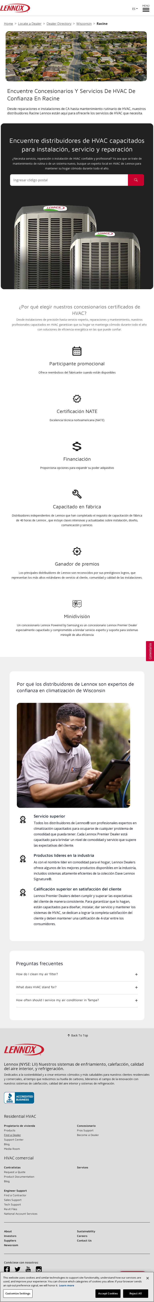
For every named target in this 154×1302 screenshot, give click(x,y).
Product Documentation (19, 1176)
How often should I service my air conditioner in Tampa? (57, 1000)
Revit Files (10, 1209)
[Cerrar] (147, 1278)
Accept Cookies (108, 1293)
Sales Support (12, 1199)
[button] (150, 651)
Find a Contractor (15, 1195)
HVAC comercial (18, 1158)
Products (9, 1130)
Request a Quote (14, 1172)
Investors (10, 1236)
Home (8, 23)
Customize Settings (17, 1293)
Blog (7, 1144)
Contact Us (84, 1240)
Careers (82, 1236)
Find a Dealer (12, 1135)
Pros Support (85, 1130)
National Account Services (20, 1213)
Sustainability (86, 1231)
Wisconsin (84, 23)
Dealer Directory (59, 23)
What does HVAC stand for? (36, 987)
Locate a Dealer (30, 23)
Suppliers (10, 1240)
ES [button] (133, 9)
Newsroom (11, 1245)
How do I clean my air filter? (37, 974)
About (8, 1231)
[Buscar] (136, 180)
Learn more (66, 1285)
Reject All (136, 1293)
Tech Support (12, 1204)
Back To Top (79, 1035)
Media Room (12, 1148)
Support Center (13, 1139)
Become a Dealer (88, 1135)
